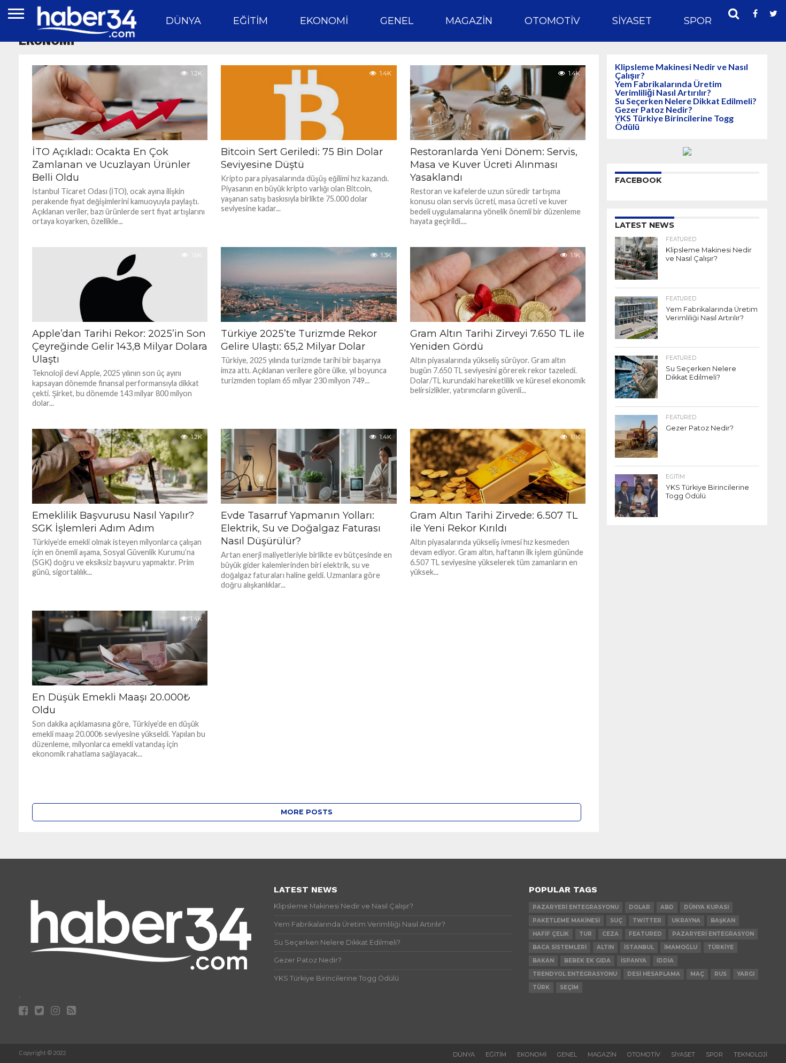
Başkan (723, 920)
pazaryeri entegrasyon (713, 933)
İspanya (633, 960)
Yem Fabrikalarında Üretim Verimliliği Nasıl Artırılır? (668, 88)
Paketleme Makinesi (566, 920)
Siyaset (632, 21)
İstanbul (639, 947)
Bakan (543, 960)
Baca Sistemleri (560, 947)
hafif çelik (551, 933)
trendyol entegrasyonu (575, 973)
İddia (665, 960)
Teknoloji (750, 1054)
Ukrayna (686, 920)
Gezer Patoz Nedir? (653, 109)
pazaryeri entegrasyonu (576, 907)
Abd (667, 907)
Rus (720, 973)
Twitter (647, 920)
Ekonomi (324, 21)
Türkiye (720, 947)
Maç (697, 973)
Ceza (610, 933)
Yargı (745, 973)
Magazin (468, 21)
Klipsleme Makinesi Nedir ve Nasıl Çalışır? (681, 70)
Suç (616, 920)
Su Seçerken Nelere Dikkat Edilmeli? (686, 101)
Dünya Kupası (706, 907)
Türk (541, 987)
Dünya (183, 21)
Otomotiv (552, 21)
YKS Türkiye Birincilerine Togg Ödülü (674, 122)
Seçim (569, 987)
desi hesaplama (653, 973)
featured (645, 933)
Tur (585, 933)
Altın (605, 947)
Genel (396, 21)
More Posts (307, 812)
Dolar (639, 907)
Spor (698, 21)
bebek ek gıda (587, 960)
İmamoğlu (680, 947)
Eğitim (250, 21)
